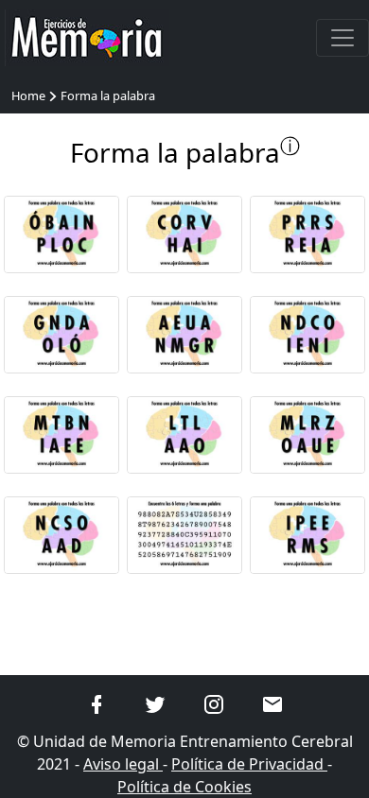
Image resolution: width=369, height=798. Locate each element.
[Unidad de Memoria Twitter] (155, 702)
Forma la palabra (108, 95)
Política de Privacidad (249, 764)
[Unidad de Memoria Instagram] (213, 702)
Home (28, 95)
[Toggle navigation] (342, 38)
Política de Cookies (184, 786)
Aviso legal (123, 764)
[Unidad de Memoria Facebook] (96, 702)
